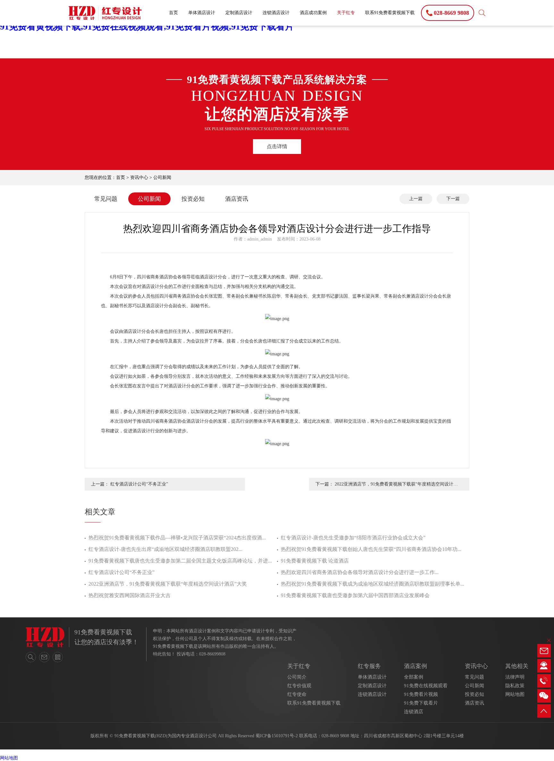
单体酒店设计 (201, 12)
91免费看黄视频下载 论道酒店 (315, 560)
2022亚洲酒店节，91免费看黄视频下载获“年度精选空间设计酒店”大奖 (396, 486)
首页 (173, 12)
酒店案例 (415, 666)
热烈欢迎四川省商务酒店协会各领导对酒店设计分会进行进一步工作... (360, 572)
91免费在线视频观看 (426, 685)
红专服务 (369, 666)
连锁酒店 (413, 711)
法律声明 (515, 677)
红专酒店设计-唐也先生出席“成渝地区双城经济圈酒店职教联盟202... (165, 549)
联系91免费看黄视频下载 (390, 12)
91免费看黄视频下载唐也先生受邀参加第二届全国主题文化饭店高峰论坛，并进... (180, 560)
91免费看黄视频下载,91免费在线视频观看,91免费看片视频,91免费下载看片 (147, 26)
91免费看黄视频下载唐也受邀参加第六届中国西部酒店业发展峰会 (355, 595)
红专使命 (296, 694)
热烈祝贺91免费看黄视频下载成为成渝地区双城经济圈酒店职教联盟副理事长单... (372, 584)
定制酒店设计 (238, 12)
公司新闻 (162, 177)
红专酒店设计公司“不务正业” (139, 484)
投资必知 (193, 199)
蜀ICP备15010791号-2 (277, 735)
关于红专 (346, 12)
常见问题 (105, 199)
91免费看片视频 (421, 694)
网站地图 (515, 694)
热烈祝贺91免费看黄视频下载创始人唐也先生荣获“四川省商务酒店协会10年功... (371, 549)
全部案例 (413, 677)
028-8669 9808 (335, 735)
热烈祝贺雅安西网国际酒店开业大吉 (129, 595)
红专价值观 (299, 685)
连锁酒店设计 (276, 12)
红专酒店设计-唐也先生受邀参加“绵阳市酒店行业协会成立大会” (353, 537)
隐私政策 (515, 685)
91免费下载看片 (421, 703)
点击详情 (277, 146)
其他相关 (516, 666)
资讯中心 (139, 177)
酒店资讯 (236, 199)
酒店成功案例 (313, 12)
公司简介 (296, 677)
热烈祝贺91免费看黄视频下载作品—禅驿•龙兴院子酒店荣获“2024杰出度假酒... (177, 537)
